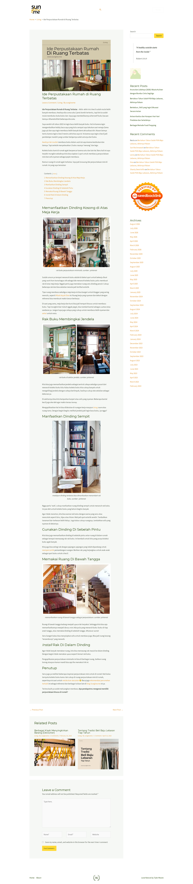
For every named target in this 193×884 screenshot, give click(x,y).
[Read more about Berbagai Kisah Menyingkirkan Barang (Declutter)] (54, 752)
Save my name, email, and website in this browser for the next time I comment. (76, 842)
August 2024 (135, 309)
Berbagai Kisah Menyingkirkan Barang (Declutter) (51, 731)
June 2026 (134, 232)
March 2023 (134, 382)
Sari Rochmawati (136, 147)
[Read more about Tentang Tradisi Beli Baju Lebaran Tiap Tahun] (98, 754)
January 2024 (135, 339)
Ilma (132, 162)
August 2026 (135, 224)
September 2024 (136, 305)
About (116, 9)
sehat (44, 313)
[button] (100, 9)
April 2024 (134, 326)
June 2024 (134, 318)
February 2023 (135, 386)
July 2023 (133, 365)
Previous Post (36, 710)
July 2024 (133, 313)
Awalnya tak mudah (50, 142)
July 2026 (133, 228)
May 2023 (133, 373)
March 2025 (134, 288)
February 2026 (135, 249)
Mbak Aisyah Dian (62, 295)
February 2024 (135, 335)
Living (135, 9)
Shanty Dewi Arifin (137, 169)
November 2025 (136, 254)
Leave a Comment (49, 102)
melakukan (70, 680)
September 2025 (136, 262)
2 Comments (54, 736)
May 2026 (133, 237)
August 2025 (135, 266)
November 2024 (136, 296)
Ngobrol (145, 9)
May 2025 (133, 279)
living (95, 407)
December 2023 (136, 343)
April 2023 (134, 377)
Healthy (126, 9)
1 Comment (97, 736)
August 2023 (135, 360)
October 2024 (135, 301)
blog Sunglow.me (94, 683)
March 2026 (134, 245)
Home (108, 9)
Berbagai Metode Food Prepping (143, 125)
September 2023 (136, 356)
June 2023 (134, 369)
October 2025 (135, 258)
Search (133, 31)
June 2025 (134, 275)
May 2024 (133, 322)
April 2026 (134, 241)
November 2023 (136, 347)
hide (54, 174)
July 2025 (133, 271)
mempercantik (48, 550)
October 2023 (135, 352)
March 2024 (134, 330)
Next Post (118, 710)
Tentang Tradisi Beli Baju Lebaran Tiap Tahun (96, 731)
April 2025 (134, 283)
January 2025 (135, 292)
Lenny (132, 155)
